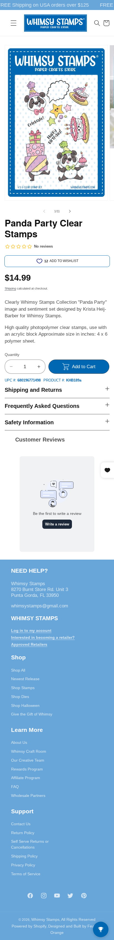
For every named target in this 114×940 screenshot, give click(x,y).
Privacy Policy (23, 865)
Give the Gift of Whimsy (31, 714)
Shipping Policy (24, 856)
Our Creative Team (27, 760)
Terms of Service (25, 874)
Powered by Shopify (29, 926)
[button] (13, 23)
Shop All (18, 670)
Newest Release (25, 679)
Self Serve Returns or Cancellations (30, 844)
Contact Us (20, 824)
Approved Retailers (29, 644)
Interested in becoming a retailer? (43, 637)
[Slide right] (70, 211)
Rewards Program (27, 769)
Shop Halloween (25, 705)
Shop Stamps (23, 687)
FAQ (15, 786)
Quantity (12, 354)
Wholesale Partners (28, 795)
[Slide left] (44, 211)
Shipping (10, 288)
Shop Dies (20, 696)
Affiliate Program (25, 778)
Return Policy (22, 833)
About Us (19, 742)
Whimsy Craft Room (28, 751)
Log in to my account (31, 630)
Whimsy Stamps (45, 919)
